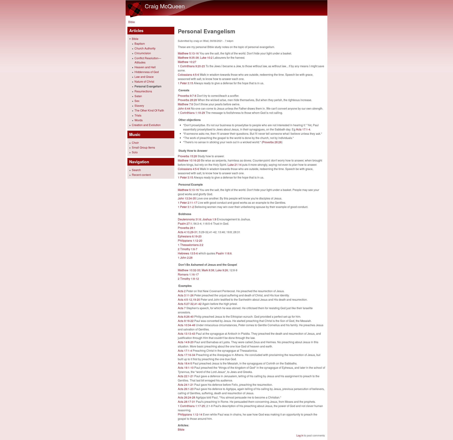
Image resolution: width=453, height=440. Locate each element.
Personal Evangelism (147, 86)
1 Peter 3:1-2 (186, 207)
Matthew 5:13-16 (188, 53)
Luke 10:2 (206, 57)
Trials (137, 115)
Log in (299, 435)
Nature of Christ (144, 81)
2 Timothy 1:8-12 (188, 279)
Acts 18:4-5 (185, 363)
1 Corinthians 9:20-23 (191, 66)
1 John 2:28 (185, 257)
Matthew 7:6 (185, 104)
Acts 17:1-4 (303, 129)
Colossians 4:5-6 (188, 75)
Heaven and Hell (145, 67)
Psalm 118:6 (224, 253)
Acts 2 (182, 291)
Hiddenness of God (146, 72)
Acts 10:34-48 (186, 325)
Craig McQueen (165, 6)
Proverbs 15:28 (187, 156)
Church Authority (145, 48)
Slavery (139, 106)
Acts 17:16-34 (186, 355)
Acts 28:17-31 (186, 402)
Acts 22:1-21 (186, 376)
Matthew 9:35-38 (188, 57)
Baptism (139, 43)
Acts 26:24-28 (186, 397)
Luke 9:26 (222, 270)
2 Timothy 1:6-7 (187, 249)
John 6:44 (184, 108)
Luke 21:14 (235, 165)
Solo (135, 152)
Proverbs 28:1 (186, 228)
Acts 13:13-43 (186, 334)
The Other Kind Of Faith (149, 110)
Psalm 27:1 (185, 223)
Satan (138, 96)
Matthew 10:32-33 (189, 270)
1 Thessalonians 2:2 (190, 245)
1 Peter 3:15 (185, 83)
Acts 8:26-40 (186, 316)
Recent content (141, 175)
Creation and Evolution (146, 125)
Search (136, 170)
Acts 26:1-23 (186, 389)
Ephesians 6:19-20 (190, 236)
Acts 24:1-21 (186, 385)
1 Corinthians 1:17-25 (191, 406)
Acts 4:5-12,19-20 (189, 299)
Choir (135, 143)
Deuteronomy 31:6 (189, 219)
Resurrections (143, 91)
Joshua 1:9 (209, 219)
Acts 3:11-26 (186, 295)
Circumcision (142, 53)
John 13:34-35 (187, 198)
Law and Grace (144, 77)
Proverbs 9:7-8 (187, 96)
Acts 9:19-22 (186, 321)
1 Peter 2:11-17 (187, 202)
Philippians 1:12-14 (190, 414)
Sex (136, 101)
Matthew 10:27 (187, 62)
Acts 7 (182, 308)
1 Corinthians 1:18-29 (191, 113)
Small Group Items (143, 147)
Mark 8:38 (208, 270)
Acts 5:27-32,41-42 (190, 304)
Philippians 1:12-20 (190, 240)
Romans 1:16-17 (188, 274)
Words (138, 120)
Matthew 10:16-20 (189, 160)
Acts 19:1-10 (186, 368)
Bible (131, 22)
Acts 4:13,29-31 (187, 232)
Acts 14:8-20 (186, 342)
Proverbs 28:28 (187, 100)
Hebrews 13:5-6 (188, 253)
